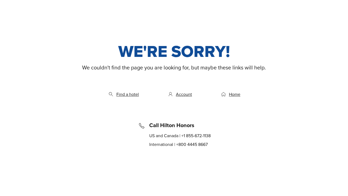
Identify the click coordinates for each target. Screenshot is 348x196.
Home (234, 94)
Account (184, 94)
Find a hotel (127, 94)
